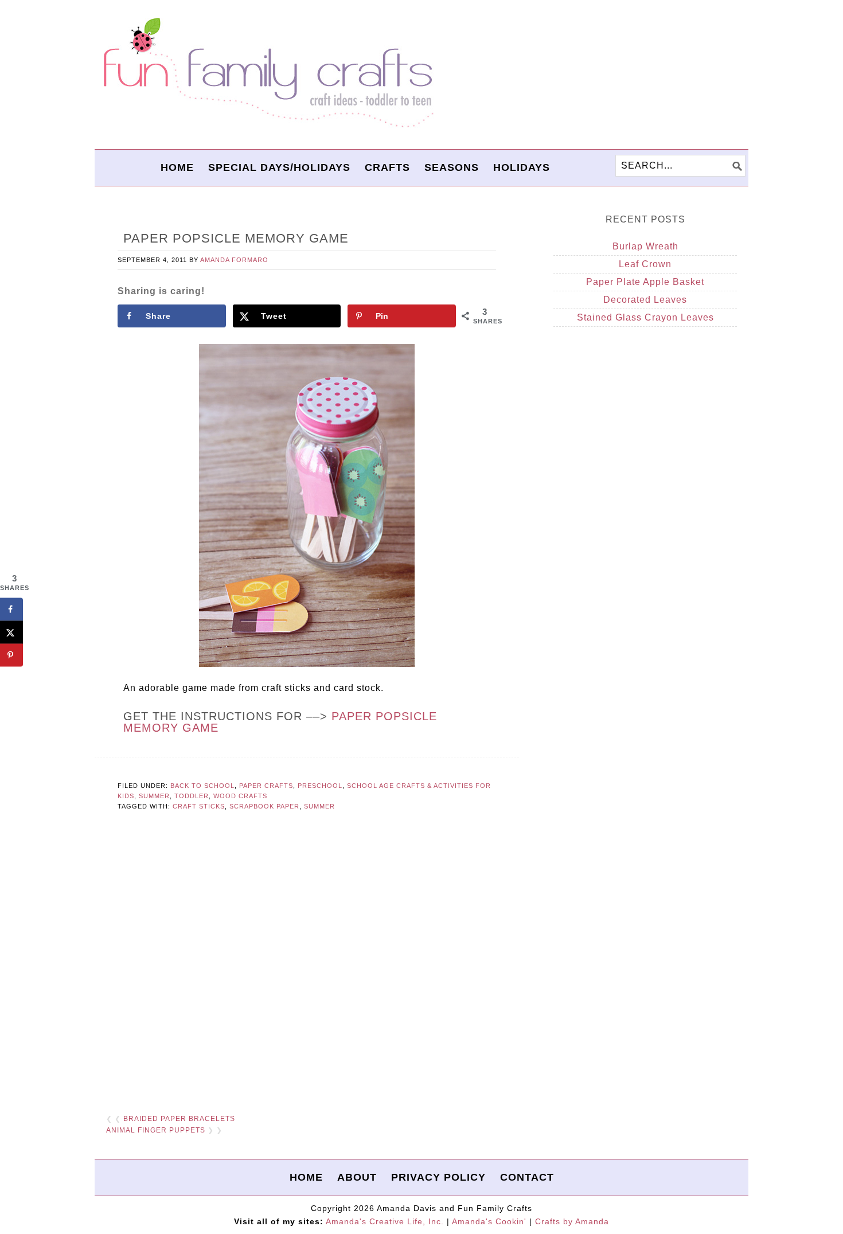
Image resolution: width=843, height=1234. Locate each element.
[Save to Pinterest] (11, 654)
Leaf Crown (645, 264)
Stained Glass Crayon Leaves (645, 317)
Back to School (202, 785)
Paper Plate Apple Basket (645, 282)
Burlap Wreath (645, 246)
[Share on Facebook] (11, 609)
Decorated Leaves (645, 299)
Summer (154, 795)
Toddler (191, 795)
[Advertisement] (307, 963)
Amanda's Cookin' (489, 1221)
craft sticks (199, 806)
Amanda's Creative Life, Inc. (385, 1221)
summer (319, 806)
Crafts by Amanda (572, 1221)
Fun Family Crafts (267, 73)
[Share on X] (11, 631)
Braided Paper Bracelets (179, 1119)
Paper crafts (266, 785)
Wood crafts (240, 795)
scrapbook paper (264, 806)
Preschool (320, 785)
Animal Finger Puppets (155, 1130)
